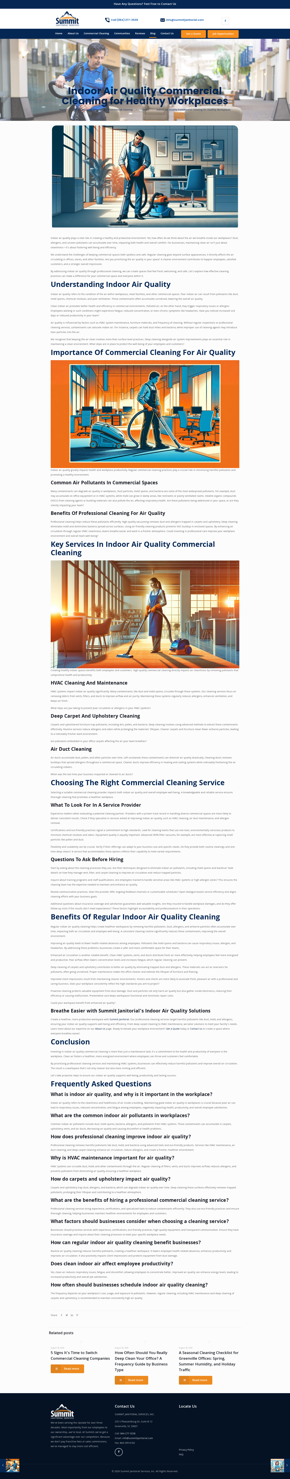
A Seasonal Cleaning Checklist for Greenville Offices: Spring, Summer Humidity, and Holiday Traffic (209, 1362)
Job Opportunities (223, 34)
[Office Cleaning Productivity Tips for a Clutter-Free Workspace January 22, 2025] (280, 1465)
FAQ (181, 1455)
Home (62, 110)
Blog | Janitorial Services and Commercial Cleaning (103, 110)
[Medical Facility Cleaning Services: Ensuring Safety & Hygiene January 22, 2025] (9, 1465)
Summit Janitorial (119, 1020)
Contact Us (196, 1029)
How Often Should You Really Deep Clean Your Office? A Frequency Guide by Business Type (141, 1362)
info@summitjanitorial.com (137, 1438)
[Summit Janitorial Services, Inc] (67, 19)
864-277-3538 (127, 1434)
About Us (100, 1029)
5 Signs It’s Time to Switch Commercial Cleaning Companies (80, 1356)
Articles (144, 110)
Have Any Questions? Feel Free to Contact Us (145, 4)
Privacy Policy (186, 1450)
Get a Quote (193, 34)
